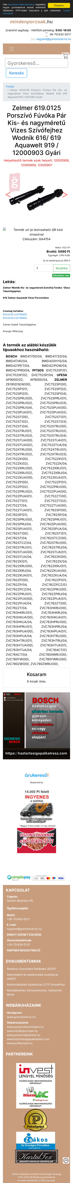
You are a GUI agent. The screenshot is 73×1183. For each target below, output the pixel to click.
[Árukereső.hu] (36, 776)
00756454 (21, 314)
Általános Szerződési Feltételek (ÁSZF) (31, 968)
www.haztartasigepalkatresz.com (28, 1039)
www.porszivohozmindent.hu (25, 1026)
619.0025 (8, 314)
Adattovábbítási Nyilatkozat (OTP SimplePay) (36, 984)
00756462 (21, 317)
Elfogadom (59, 5)
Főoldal (10, 86)
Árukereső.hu (36, 782)
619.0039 (8, 317)
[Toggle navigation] (11, 49)
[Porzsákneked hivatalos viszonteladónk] (35, 1120)
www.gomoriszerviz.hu (21, 1017)
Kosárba (62, 268)
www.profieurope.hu (20, 1043)
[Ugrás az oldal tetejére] (66, 1160)
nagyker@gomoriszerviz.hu (53, 39)
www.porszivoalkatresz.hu (23, 1035)
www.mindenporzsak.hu (22, 1031)
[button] (8, 195)
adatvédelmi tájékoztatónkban (21, 4)
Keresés (16, 73)
